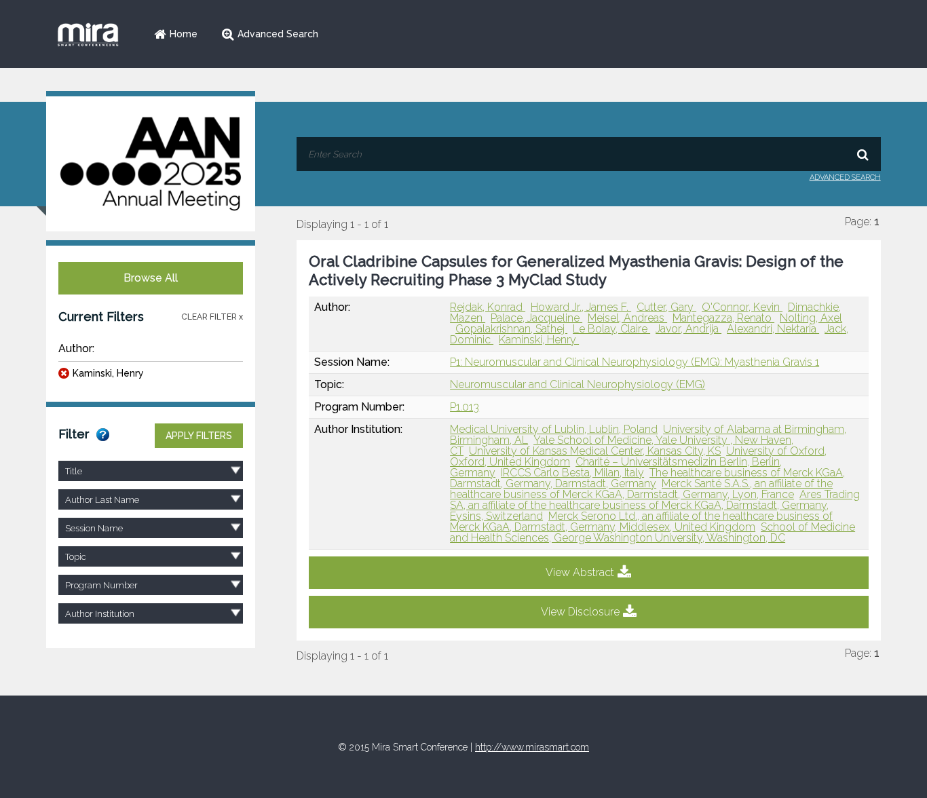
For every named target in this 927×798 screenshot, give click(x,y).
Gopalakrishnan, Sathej (511, 328)
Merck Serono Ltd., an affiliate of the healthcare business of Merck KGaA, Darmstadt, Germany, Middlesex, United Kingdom (641, 521)
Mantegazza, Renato (723, 317)
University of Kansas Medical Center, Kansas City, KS (595, 450)
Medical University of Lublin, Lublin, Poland (554, 429)
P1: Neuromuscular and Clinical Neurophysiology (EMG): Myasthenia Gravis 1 (634, 362)
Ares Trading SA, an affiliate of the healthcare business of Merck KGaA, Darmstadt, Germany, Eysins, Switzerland (655, 505)
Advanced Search (278, 33)
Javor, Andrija (688, 328)
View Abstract (580, 572)
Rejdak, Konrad (487, 307)
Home (183, 33)
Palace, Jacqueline (536, 317)
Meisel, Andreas (627, 317)
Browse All (151, 277)
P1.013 (464, 406)
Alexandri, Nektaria (773, 328)
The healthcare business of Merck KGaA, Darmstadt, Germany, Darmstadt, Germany (647, 478)
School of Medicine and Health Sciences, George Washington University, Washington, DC (652, 532)
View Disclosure (580, 611)
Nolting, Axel (811, 317)
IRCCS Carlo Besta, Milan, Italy (572, 472)
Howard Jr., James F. (581, 307)
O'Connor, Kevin (742, 307)
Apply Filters (199, 435)
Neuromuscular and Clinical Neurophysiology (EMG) (577, 384)
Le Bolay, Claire (611, 328)
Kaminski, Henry (108, 373)
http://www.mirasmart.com (532, 747)
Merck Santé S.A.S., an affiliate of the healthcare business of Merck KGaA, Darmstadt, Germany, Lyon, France (641, 489)
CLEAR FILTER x (212, 317)
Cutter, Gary (666, 307)
